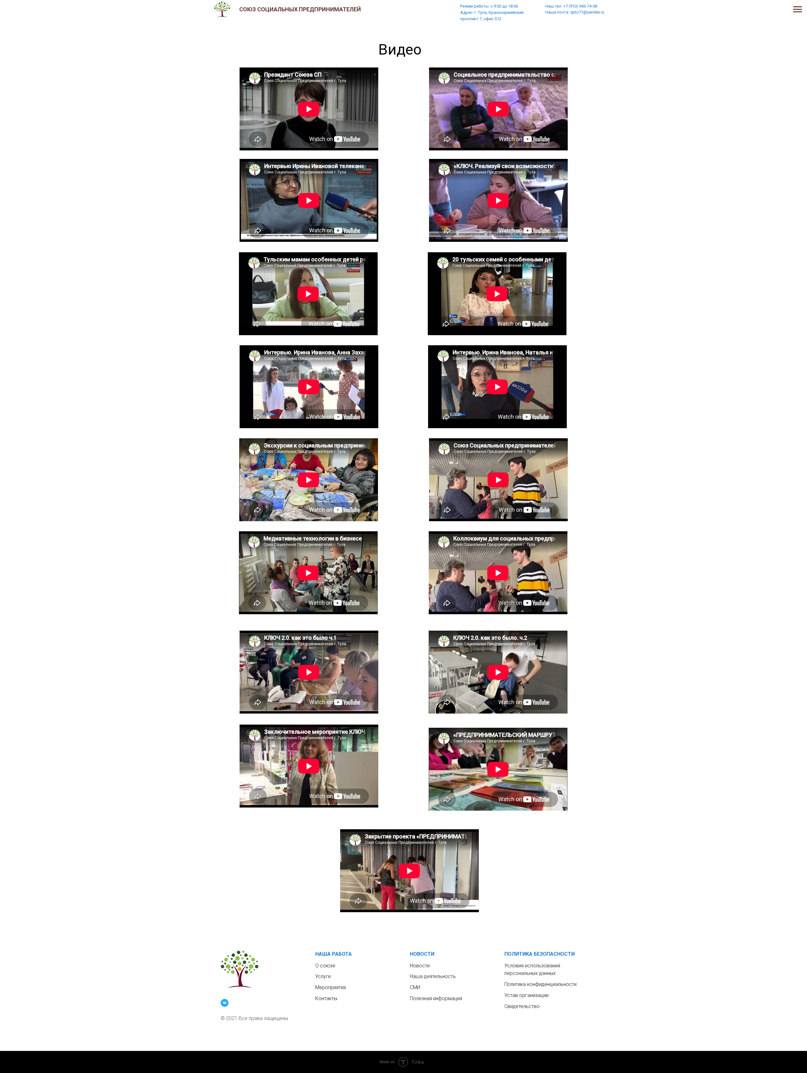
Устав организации (526, 995)
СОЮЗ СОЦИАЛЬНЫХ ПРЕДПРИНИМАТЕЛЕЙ (300, 9)
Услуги (323, 976)
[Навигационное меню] (797, 9)
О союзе (325, 966)
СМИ (415, 987)
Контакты (326, 998)
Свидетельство (522, 1006)
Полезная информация (436, 998)
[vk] (225, 1003)
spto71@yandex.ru (587, 12)
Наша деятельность (433, 976)
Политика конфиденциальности (540, 984)
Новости (420, 966)
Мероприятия (330, 987)
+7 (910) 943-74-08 (579, 6)
